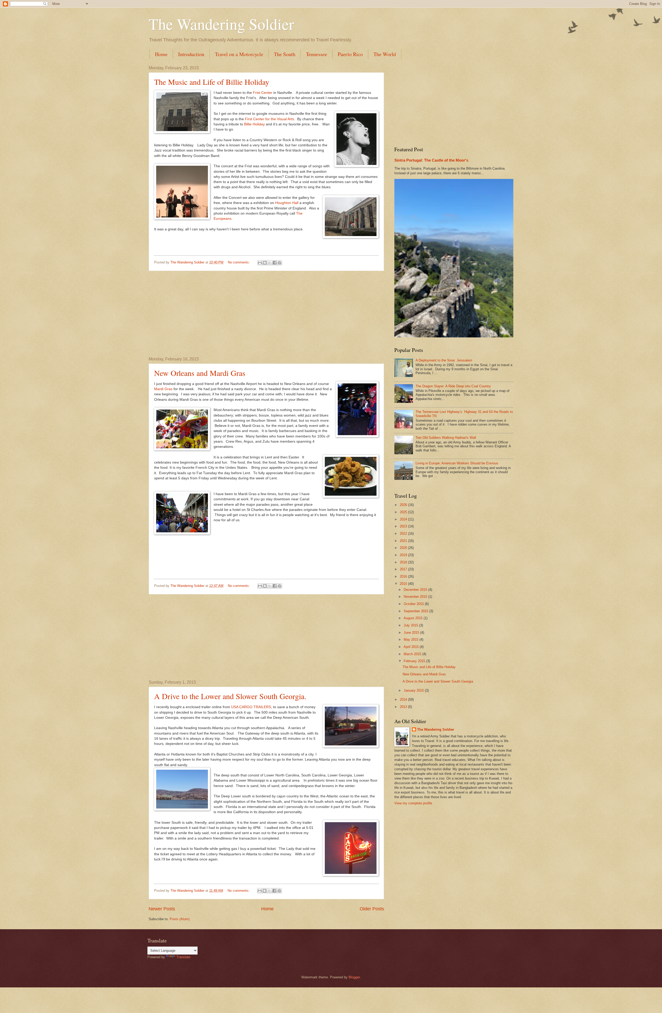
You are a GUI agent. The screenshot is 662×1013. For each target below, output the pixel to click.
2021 (404, 541)
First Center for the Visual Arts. (270, 119)
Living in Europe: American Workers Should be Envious (457, 463)
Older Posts (372, 908)
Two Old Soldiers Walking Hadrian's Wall (446, 438)
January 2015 (414, 690)
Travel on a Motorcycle (239, 54)
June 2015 (412, 632)
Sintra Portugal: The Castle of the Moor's (431, 160)
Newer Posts (162, 908)
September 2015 (416, 611)
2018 (404, 562)
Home (161, 54)
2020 (404, 548)
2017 (404, 569)
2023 (404, 526)
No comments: (239, 262)
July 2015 (411, 625)
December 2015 (416, 590)
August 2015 (414, 618)
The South (284, 54)
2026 (404, 505)
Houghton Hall (286, 203)
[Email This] (259, 262)
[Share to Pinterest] (279, 262)
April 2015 (412, 647)
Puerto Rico (350, 54)
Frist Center (262, 93)
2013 (404, 707)
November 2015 (416, 597)
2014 (404, 699)
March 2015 (413, 654)
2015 (404, 584)
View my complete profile (413, 803)
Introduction (191, 54)
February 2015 (415, 661)
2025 (404, 512)
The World (384, 54)
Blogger (354, 977)
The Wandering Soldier (221, 23)
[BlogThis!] (264, 262)
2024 (404, 519)
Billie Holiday (254, 124)
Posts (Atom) (180, 919)
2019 (404, 555)
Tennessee (316, 54)
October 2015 (414, 604)
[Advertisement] (266, 314)
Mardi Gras (164, 389)
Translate (183, 957)
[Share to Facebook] (274, 262)
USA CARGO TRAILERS (251, 707)
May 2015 (411, 639)
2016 (404, 576)
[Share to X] (269, 262)
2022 (404, 533)
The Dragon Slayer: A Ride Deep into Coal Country (453, 386)
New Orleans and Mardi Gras (199, 373)
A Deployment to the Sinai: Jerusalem (444, 360)
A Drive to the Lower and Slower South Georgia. (230, 696)
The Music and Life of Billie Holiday (211, 82)
